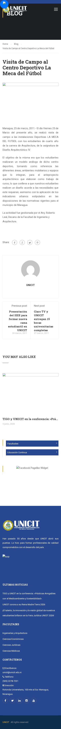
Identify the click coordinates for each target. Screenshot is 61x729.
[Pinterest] (37, 242)
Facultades (12, 443)
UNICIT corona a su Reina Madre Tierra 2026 (24, 604)
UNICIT (30, 285)
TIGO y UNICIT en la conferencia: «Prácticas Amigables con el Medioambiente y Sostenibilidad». (30, 419)
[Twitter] (29, 242)
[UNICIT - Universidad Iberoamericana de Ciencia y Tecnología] (15, 10)
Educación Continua (17, 452)
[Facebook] (14, 242)
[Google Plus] (22, 242)
